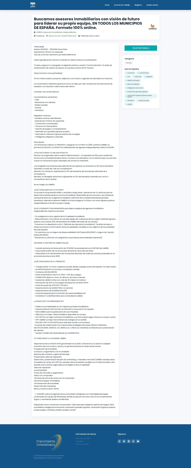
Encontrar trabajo (122, 5)
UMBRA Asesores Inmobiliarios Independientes (56, 32)
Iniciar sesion (152, 5)
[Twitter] (124, 441)
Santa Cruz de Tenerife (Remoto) (62, 36)
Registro (138, 5)
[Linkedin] (129, 441)
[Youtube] (138, 441)
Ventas (129, 63)
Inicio (107, 5)
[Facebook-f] (119, 441)
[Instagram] (133, 441)
